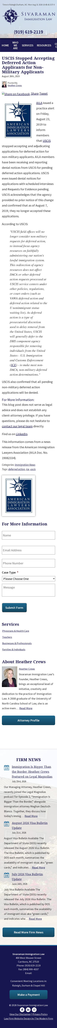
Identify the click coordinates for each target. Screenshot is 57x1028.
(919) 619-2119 (28, 32)
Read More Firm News (28, 932)
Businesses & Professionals (17, 643)
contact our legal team (17, 426)
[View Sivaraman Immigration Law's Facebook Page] (22, 1009)
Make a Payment (28, 995)
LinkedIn (21, 434)
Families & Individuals (13, 649)
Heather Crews (27, 668)
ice (27, 469)
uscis (33, 469)
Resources (44, 45)
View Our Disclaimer (20, 1014)
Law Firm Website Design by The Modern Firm (28, 1018)
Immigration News (25, 465)
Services (27, 45)
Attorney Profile (28, 720)
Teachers (7, 637)
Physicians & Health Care (15, 630)
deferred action (16, 469)
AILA (39, 103)
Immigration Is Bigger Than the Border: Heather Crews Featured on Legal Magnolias (32, 771)
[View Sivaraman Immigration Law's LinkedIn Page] (28, 1009)
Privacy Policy (40, 1014)
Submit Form (14, 608)
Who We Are (15, 45)
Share (34, 93)
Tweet (43, 93)
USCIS (47, 141)
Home (5, 45)
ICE (13, 365)
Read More (25, 708)
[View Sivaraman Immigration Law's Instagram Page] (34, 1009)
